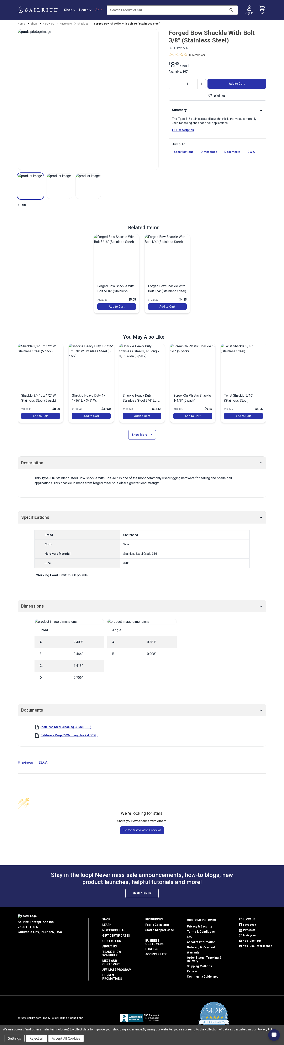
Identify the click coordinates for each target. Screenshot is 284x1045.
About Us (109, 946)
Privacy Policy (50, 1017)
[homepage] (38, 10)
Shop (68, 10)
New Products (113, 930)
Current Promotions (112, 976)
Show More (139, 434)
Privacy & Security (199, 926)
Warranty (193, 952)
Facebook (249, 924)
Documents (232, 152)
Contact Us (111, 941)
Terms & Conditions (201, 931)
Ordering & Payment (201, 947)
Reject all (36, 1038)
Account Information (201, 942)
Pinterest (249, 929)
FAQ (189, 937)
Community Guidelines (202, 976)
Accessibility (156, 954)
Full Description (183, 130)
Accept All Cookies (66, 1038)
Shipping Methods (199, 966)
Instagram (250, 935)
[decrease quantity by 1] (173, 84)
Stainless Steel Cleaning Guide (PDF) (66, 727)
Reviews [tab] (25, 762)
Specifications (184, 152)
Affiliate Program (116, 969)
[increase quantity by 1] (201, 84)
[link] (117, 273)
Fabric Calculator (157, 924)
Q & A (251, 152)
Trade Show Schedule (111, 953)
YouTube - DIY (252, 940)
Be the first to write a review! (142, 830)
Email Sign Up (142, 893)
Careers (151, 949)
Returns (192, 971)
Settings (14, 1038)
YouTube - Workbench (257, 945)
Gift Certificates (116, 935)
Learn (84, 10)
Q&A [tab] (43, 762)
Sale (98, 10)
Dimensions (209, 152)
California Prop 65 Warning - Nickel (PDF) (69, 735)
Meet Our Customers (111, 962)
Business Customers (154, 942)
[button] (30, 186)
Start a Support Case (159, 930)
